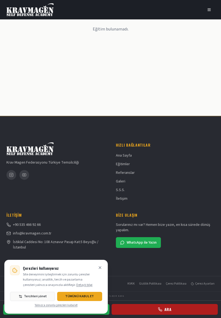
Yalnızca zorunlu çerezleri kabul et (56, 305)
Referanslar (125, 172)
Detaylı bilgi (84, 285)
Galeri (120, 181)
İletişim (121, 198)
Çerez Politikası (176, 284)
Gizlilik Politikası (150, 284)
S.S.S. (120, 190)
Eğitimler (123, 164)
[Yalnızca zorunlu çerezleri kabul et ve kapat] (100, 267)
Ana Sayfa (124, 155)
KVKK (131, 284)
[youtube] (24, 175)
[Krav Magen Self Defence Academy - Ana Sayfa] (32, 9)
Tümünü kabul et (79, 296)
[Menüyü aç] (209, 9)
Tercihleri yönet (35, 296)
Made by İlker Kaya (110, 296)
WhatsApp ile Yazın (142, 242)
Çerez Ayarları (205, 284)
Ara (167, 309)
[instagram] (11, 175)
